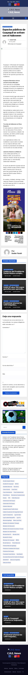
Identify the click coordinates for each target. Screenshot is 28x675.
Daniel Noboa (6, 495)
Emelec (5, 497)
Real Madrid (19, 554)
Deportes (11, 668)
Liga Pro (19, 517)
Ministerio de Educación (9, 526)
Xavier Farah (13, 39)
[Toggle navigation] (13, 18)
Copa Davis (14, 489)
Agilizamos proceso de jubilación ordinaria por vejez (8, 239)
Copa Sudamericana (18, 492)
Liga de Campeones (8, 514)
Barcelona (16, 486)
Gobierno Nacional (7, 506)
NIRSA (17, 540)
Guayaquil (6, 285)
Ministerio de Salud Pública (9, 531)
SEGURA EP (6, 559)
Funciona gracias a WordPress (10, 663)
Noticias (6, 616)
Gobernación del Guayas (9, 500)
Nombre (5, 357)
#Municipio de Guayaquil (14, 44)
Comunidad (21, 668)
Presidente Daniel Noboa (9, 554)
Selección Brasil (7, 562)
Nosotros (19, 671)
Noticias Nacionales (7, 26)
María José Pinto (17, 520)
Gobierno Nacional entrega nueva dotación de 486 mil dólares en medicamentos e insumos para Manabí (13, 469)
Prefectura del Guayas (8, 551)
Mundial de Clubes (7, 537)
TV (23, 671)
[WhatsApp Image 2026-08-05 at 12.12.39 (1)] (14, 210)
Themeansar (14, 664)
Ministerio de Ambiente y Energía (11, 523)
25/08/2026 (8, 589)
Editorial (14, 671)
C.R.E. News (14, 12)
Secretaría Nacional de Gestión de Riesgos (13, 557)
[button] (23, 18)
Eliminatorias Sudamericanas (18, 495)
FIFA (9, 497)
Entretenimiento (7, 671)
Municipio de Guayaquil (8, 540)
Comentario (6, 327)
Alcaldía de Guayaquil (8, 483)
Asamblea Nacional (7, 486)
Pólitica (15, 668)
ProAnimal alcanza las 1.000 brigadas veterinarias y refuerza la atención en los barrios (13, 463)
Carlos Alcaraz (6, 489)
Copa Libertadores (7, 492)
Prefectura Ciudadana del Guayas (11, 548)
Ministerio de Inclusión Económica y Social (13, 528)
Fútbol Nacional (15, 497)
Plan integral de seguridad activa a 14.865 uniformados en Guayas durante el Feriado (18, 239)
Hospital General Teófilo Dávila (10, 509)
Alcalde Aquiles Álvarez (8, 481)
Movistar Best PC (7, 534)
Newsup (22, 663)
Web (4, 374)
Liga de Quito (17, 514)
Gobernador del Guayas (9, 503)
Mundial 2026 (16, 534)
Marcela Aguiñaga (7, 520)
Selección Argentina (15, 559)
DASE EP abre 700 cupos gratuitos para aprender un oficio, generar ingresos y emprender (14, 447)
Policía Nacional (16, 542)
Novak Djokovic (7, 542)
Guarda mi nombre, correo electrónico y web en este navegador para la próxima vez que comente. (14, 387)
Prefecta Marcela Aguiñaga (9, 545)
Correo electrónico (8, 365)
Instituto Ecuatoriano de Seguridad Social (13, 512)
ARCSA (16, 483)
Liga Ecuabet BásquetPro (9, 517)
